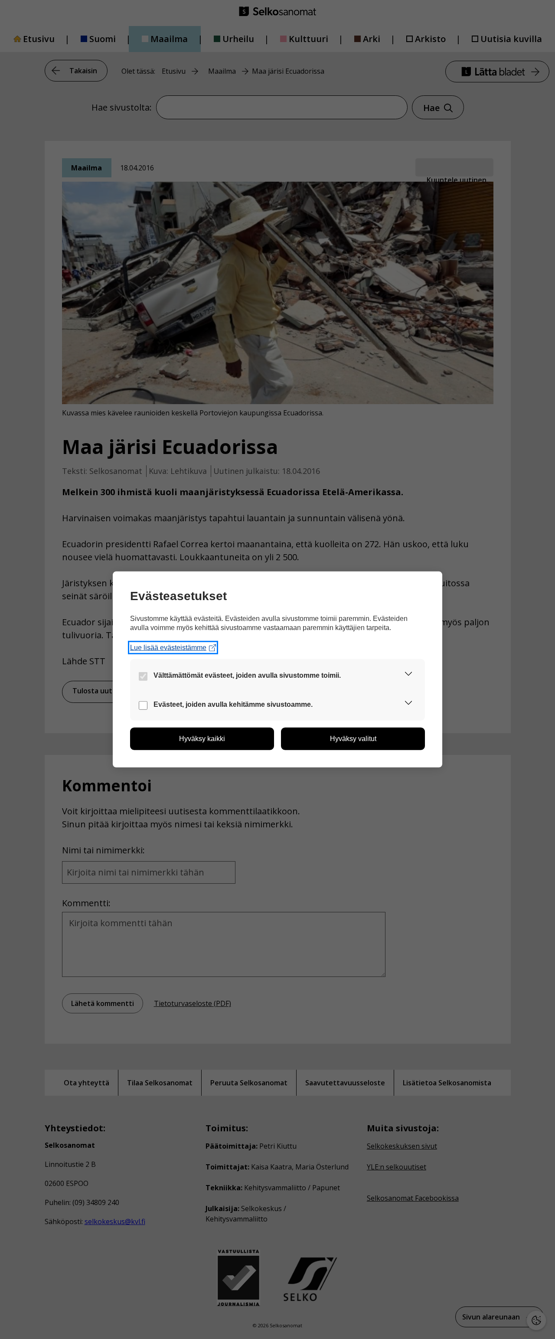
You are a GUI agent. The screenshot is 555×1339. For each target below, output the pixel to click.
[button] (408, 675)
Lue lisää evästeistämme (168, 647)
